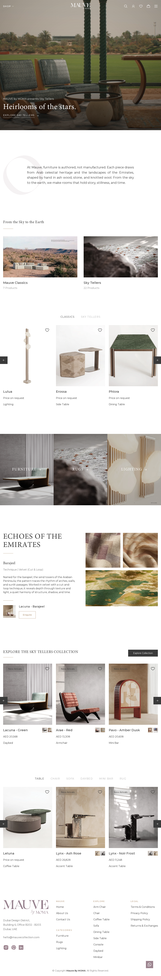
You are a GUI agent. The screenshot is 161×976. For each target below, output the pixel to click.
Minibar (98, 957)
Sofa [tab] (70, 778)
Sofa (96, 925)
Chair (96, 913)
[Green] (44, 730)
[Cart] (148, 6)
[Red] (97, 730)
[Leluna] (27, 817)
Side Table (100, 938)
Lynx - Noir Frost (122, 853)
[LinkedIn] (21, 947)
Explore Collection (143, 653)
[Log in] (133, 6)
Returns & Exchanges (144, 925)
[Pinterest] (13, 947)
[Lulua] (27, 355)
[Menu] (156, 6)
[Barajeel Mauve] (50, 730)
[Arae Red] (80, 694)
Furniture (62, 935)
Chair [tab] (55, 778)
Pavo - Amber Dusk (124, 730)
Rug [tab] (123, 778)
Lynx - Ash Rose (68, 853)
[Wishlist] (141, 6)
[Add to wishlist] (47, 330)
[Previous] (4, 360)
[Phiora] (133, 355)
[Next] (157, 360)
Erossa (61, 391)
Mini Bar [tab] (106, 778)
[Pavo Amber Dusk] (133, 694)
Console (98, 944)
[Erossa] (80, 355)
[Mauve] (80, 6)
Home (60, 906)
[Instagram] (6, 947)
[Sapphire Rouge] (155, 730)
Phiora (114, 391)
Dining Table (101, 932)
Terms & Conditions (143, 906)
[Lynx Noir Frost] (133, 817)
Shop (7, 6)
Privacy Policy (139, 913)
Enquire (27, 614)
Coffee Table (101, 919)
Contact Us (63, 919)
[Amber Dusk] (150, 730)
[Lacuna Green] (27, 694)
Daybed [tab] (86, 778)
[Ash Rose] (97, 853)
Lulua (7, 391)
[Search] (126, 6)
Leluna (8, 853)
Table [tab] (39, 778)
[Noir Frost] (103, 853)
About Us (62, 913)
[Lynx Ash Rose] (80, 817)
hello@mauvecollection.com (21, 937)
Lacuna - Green (15, 730)
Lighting (61, 948)
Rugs (59, 942)
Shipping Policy (140, 919)
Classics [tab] (68, 316)
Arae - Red (64, 730)
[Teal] (103, 730)
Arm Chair (99, 906)
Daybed (98, 950)
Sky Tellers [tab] (91, 316)
